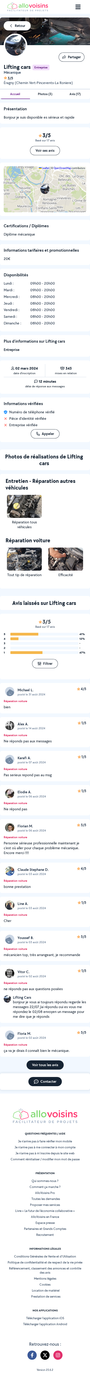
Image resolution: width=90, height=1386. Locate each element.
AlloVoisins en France (45, 1217)
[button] (45, 189)
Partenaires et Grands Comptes (45, 1229)
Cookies (45, 1284)
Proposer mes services (45, 1205)
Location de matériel (46, 1290)
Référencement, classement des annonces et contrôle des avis (45, 1270)
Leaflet (45, 168)
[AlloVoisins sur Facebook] (32, 1355)
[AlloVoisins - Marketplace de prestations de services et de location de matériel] (27, 10)
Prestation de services (45, 1296)
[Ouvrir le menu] (78, 7)
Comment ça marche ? (45, 1187)
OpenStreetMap (62, 168)
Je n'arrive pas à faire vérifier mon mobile (45, 1141)
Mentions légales (45, 1278)
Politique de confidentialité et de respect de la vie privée (45, 1262)
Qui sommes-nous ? (45, 1181)
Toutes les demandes (45, 1199)
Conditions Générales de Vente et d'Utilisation (45, 1256)
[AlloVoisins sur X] (45, 1355)
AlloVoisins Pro (45, 1193)
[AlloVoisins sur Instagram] (58, 1355)
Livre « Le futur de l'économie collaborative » (45, 1211)
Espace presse (45, 1223)
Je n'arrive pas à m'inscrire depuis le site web (45, 1153)
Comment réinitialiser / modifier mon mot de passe (45, 1159)
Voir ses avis (45, 150)
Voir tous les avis (45, 1064)
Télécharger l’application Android (45, 1324)
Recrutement (45, 1235)
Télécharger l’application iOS (45, 1318)
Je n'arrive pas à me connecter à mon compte (45, 1147)
